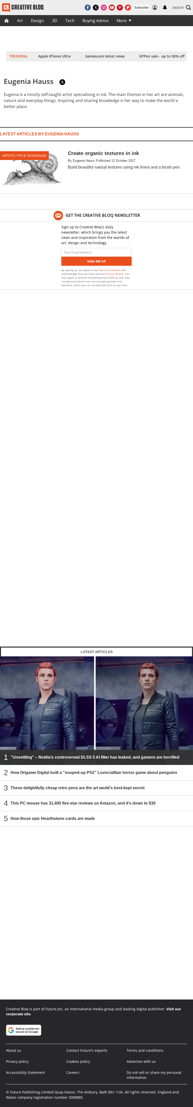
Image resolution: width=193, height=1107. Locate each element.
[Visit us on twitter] (96, 8)
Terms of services (110, 270)
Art (20, 20)
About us (13, 1050)
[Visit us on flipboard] (128, 8)
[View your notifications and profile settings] (165, 8)
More (122, 20)
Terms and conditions (145, 1050)
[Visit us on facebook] (88, 8)
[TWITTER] (62, 82)
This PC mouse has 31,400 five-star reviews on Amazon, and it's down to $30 (83, 803)
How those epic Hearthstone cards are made (53, 818)
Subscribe (141, 7)
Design (37, 20)
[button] (181, 7)
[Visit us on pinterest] (120, 8)
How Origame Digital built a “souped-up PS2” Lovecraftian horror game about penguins (94, 772)
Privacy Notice (114, 274)
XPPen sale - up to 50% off (161, 56)
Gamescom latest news (105, 56)
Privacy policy (17, 1061)
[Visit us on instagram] (104, 8)
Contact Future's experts (86, 1050)
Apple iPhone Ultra (54, 56)
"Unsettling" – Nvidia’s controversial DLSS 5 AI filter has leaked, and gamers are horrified (95, 757)
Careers (72, 1072)
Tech (69, 20)
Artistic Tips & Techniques (24, 155)
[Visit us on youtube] (112, 8)
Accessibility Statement (25, 1072)
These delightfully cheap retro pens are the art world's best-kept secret (77, 787)
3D (54, 20)
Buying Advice (95, 20)
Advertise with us (141, 1061)
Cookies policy (78, 1061)
